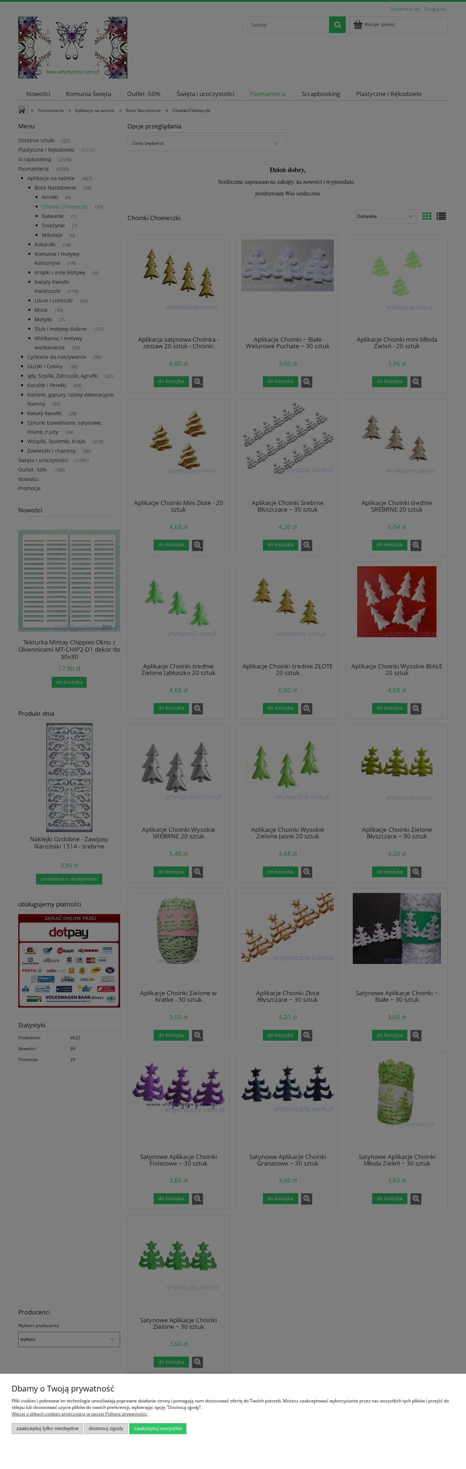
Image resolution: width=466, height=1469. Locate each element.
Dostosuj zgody (106, 1428)
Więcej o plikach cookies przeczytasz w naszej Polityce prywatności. (79, 1414)
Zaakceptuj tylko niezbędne (47, 1428)
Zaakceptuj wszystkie (158, 1428)
